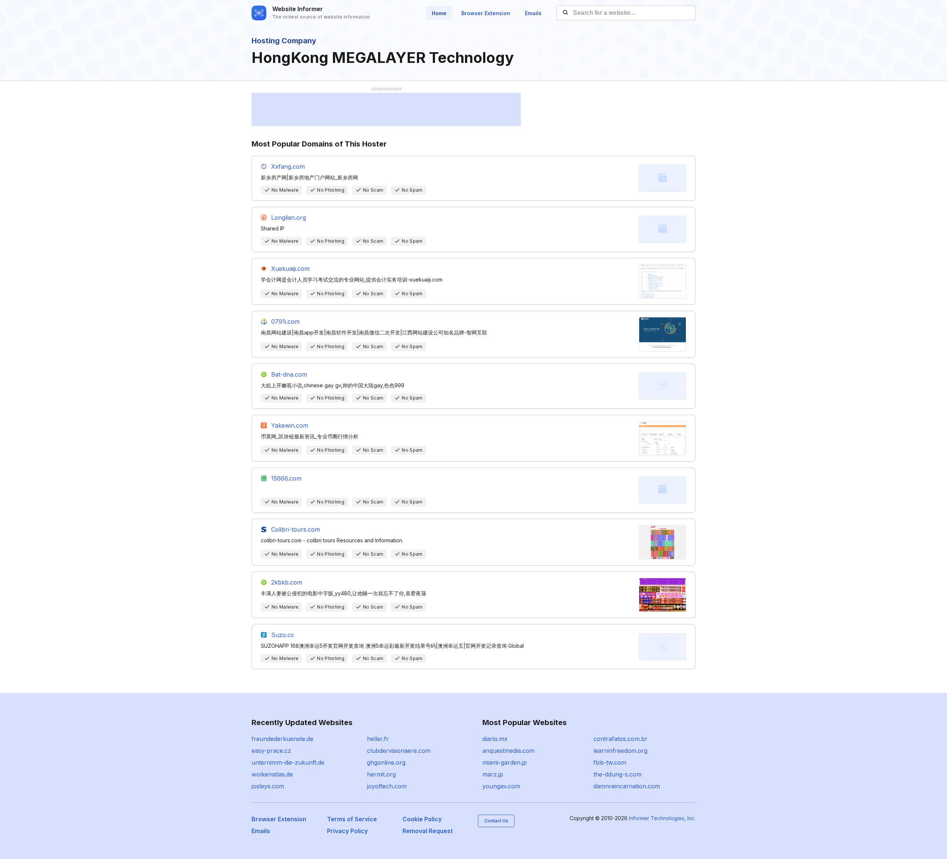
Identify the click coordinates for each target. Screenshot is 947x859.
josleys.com (268, 786)
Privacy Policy (347, 831)
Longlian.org (288, 217)
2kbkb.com (286, 582)
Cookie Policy (422, 819)
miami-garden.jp (504, 762)
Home (439, 13)
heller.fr (378, 738)
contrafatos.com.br (620, 738)
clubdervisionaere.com (399, 750)
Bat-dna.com (289, 374)
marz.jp (492, 774)
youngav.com (501, 786)
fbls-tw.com (609, 762)
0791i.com (285, 321)
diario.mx (495, 738)
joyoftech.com (387, 786)
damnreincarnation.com (626, 786)
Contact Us (496, 820)
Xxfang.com (288, 166)
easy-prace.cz (271, 750)
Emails (533, 13)
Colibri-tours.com (295, 529)
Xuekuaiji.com (290, 268)
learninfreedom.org (620, 750)
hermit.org (381, 774)
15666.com (286, 478)
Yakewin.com (289, 425)
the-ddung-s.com (617, 774)
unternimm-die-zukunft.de (288, 762)
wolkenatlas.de (272, 774)
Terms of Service (352, 819)
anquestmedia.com (508, 750)
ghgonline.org (386, 762)
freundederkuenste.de (282, 738)
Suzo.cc (282, 635)
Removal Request (427, 831)
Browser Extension (485, 13)
